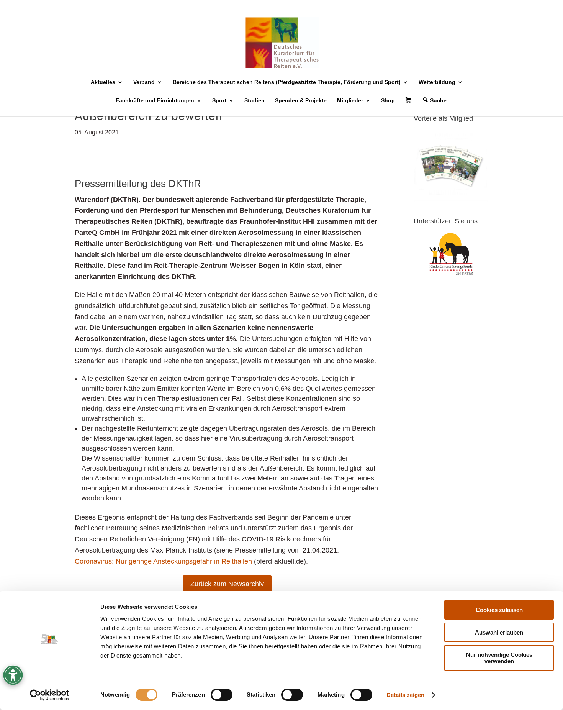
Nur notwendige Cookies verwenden (499, 657)
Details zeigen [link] (405, 695)
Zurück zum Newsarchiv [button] (227, 584)
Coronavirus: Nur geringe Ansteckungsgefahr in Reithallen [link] (163, 561)
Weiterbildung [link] (437, 82)
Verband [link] (144, 82)
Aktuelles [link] (103, 82)
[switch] (221, 695)
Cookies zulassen (499, 610)
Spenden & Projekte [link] (301, 100)
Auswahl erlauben (499, 632)
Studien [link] (254, 100)
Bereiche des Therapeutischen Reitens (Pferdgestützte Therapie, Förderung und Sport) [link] (287, 82)
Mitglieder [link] (350, 100)
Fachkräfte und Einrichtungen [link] (155, 100)
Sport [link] (219, 100)
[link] (49, 695)
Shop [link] (388, 100)
